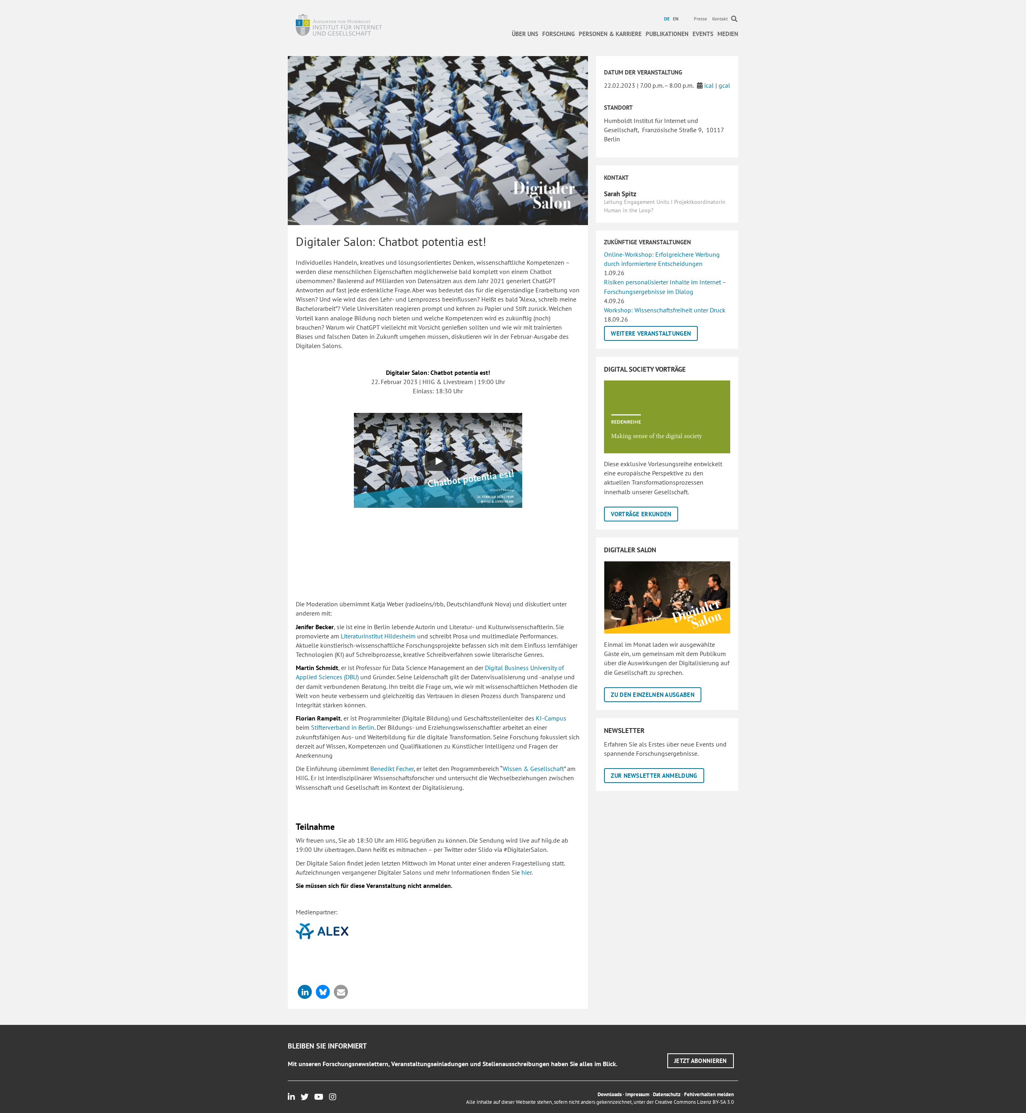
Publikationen (667, 34)
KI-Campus (551, 718)
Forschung (558, 34)
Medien (727, 34)
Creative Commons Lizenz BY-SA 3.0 (694, 1102)
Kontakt (720, 19)
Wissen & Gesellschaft (533, 769)
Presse (700, 19)
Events (703, 34)
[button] (305, 992)
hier (526, 872)
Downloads (610, 1094)
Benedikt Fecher (392, 769)
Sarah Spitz (620, 193)
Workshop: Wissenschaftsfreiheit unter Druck (664, 310)
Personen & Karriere (610, 34)
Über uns (525, 34)
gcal (724, 85)
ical (709, 85)
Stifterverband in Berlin (342, 727)
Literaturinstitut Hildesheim (378, 636)
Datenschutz (667, 1094)
